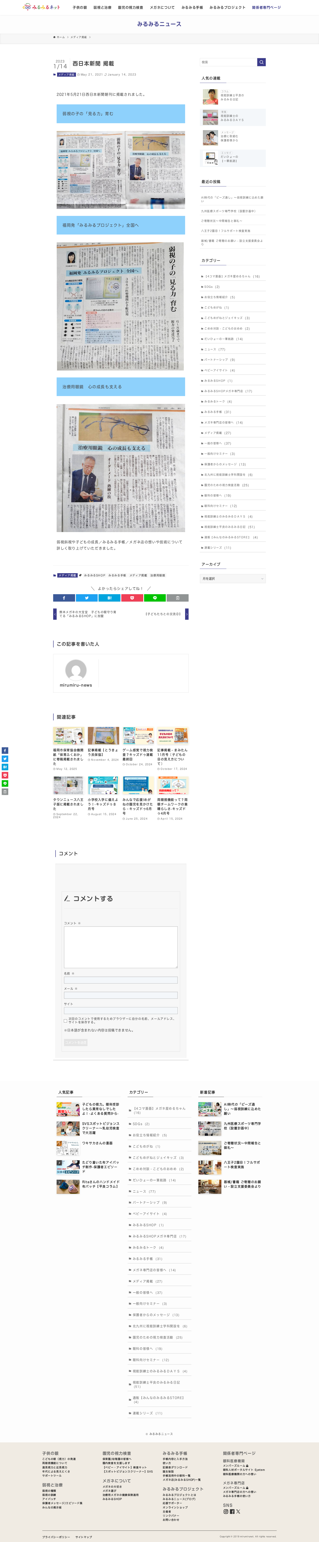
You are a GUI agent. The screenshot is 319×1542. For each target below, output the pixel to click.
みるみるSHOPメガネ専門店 (228, 391)
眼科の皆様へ (218, 495)
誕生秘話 (168, 1471)
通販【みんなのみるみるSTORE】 (231, 537)
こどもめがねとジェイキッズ (227, 318)
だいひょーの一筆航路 (223, 339)
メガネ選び (110, 1491)
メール (71, 988)
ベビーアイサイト (219, 370)
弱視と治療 (103, 7)
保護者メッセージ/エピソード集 (62, 1503)
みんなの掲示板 (52, 1507)
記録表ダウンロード (175, 1467)
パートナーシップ (219, 359)
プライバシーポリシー (56, 1537)
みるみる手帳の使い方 (237, 1496)
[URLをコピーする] (178, 598)
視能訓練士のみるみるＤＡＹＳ (228, 516)
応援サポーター (172, 1503)
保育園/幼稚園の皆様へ (117, 1459)
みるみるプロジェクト (228, 7)
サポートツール (52, 1475)
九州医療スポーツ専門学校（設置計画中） (229, 211)
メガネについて (162, 7)
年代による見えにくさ (56, 1471)
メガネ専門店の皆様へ (223, 422)
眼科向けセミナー (220, 506)
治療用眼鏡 (157, 575)
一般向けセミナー (219, 453)
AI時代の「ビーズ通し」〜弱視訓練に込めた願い (232, 199)
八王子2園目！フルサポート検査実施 (225, 231)
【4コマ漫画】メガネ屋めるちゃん (232, 276)
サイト (69, 1004)
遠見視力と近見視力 (54, 1467)
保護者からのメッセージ (225, 464)
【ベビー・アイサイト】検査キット (125, 1467)
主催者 (167, 1511)
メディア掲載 (66, 74)
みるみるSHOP (94, 575)
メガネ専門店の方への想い (240, 1492)
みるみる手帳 (192, 7)
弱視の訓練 (49, 1495)
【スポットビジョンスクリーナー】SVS (128, 1471)
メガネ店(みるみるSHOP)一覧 (182, 1480)
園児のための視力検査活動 (226, 485)
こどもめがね (216, 307)
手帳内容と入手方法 (175, 1459)
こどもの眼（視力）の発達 (59, 1459)
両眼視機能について (54, 1463)
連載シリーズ (218, 547)
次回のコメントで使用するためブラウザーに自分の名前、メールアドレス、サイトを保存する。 (122, 1020)
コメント (72, 923)
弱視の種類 (49, 1491)
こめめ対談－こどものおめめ (227, 328)
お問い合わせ (171, 1520)
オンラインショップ (175, 1507)
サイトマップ (84, 1537)
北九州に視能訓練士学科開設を (228, 474)
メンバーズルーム (234, 1465)
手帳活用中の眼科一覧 (177, 1475)
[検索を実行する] (261, 62)
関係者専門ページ (266, 7)
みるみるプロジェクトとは (179, 1495)
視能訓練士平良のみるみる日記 (229, 527)
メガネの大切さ (112, 1486)
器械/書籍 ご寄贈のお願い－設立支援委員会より (232, 242)
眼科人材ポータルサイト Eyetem (244, 1470)
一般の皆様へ (218, 443)
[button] (64, 598)
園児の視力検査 (130, 7)
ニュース (214, 349)
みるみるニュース (159, 24)
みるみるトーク (218, 401)
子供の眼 (80, 7)
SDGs (212, 286)
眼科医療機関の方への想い (240, 1474)
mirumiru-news (76, 685)
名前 (69, 973)
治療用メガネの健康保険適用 (121, 1495)
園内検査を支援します (117, 1463)
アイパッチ (49, 1499)
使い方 (167, 1463)
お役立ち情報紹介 (219, 297)
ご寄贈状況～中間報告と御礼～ (221, 221)
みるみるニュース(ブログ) (179, 1499)
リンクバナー (171, 1515)
